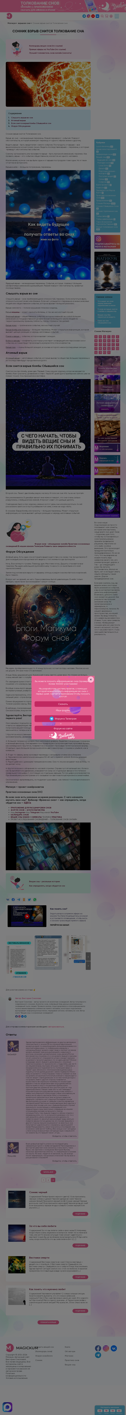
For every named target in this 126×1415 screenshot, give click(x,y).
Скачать (63, 704)
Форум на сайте (63, 728)
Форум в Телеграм (65, 718)
